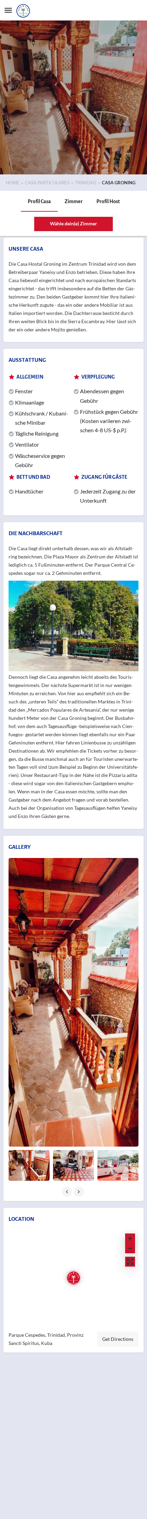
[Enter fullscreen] (130, 1262)
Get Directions (117, 1339)
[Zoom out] (130, 1248)
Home (12, 182)
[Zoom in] (130, 1238)
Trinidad (85, 182)
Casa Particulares (47, 182)
